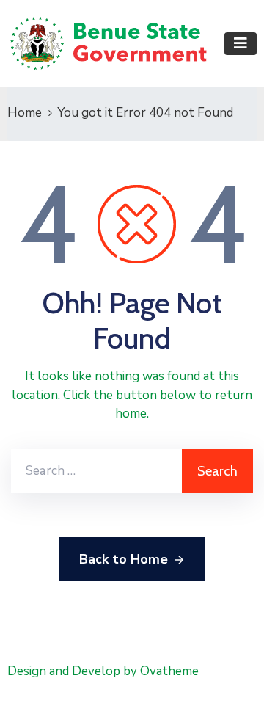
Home (24, 112)
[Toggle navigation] (240, 43)
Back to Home (123, 559)
